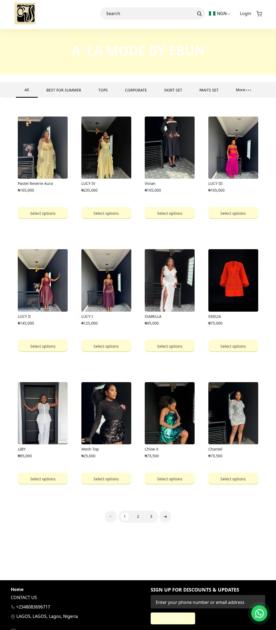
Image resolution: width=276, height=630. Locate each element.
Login (245, 13)
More (240, 89)
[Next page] (165, 517)
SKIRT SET (173, 90)
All (27, 89)
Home (17, 589)
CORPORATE (136, 90)
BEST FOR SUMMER (63, 90)
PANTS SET (209, 90)
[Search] (199, 13)
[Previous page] (111, 517)
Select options (43, 213)
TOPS (103, 90)
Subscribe (173, 618)
